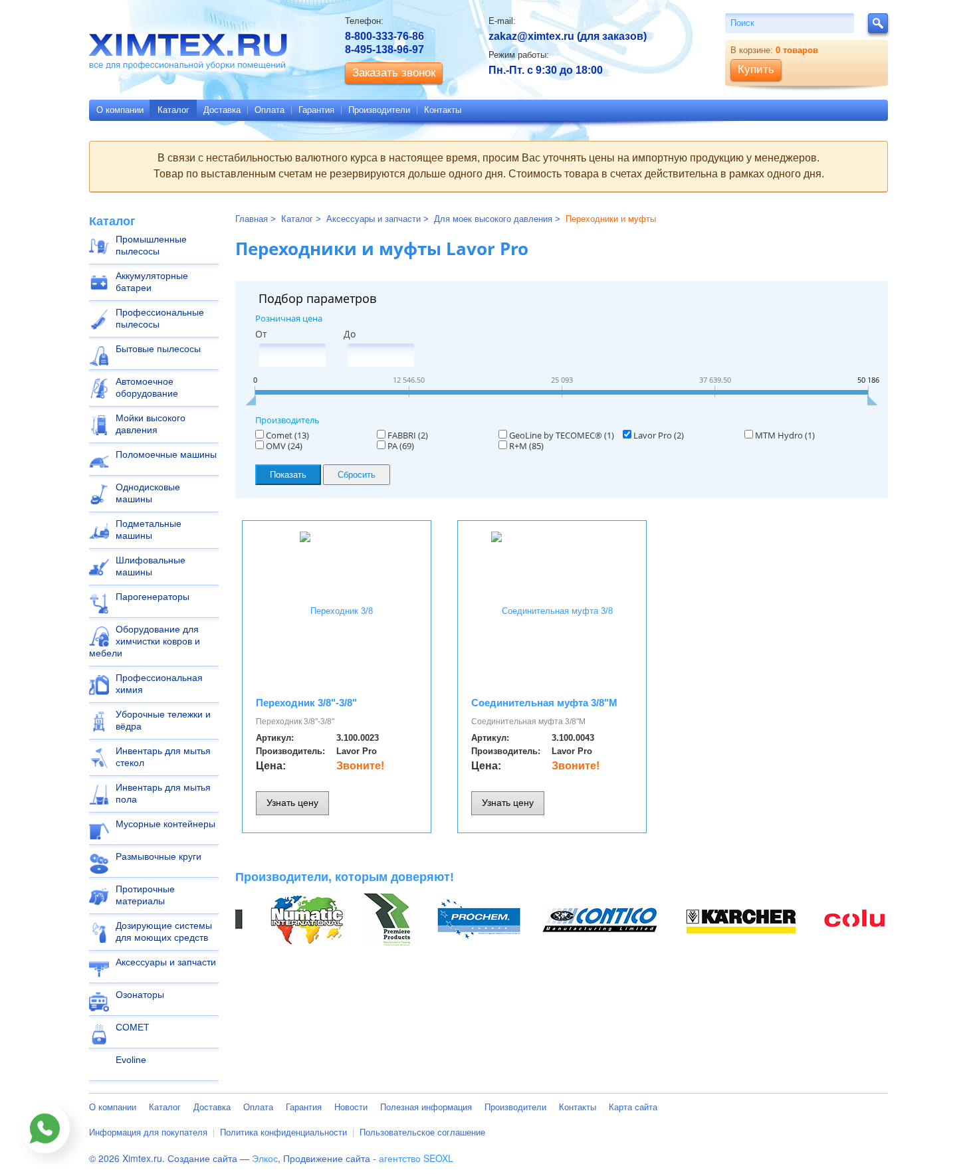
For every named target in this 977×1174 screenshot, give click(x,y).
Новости (351, 1107)
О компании (120, 110)
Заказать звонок (393, 72)
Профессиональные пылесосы (160, 318)
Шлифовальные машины (150, 566)
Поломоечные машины (166, 454)
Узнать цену (292, 802)
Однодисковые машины (148, 493)
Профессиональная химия (159, 683)
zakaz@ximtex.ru (531, 36)
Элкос (265, 1158)
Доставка (222, 110)
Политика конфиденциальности (283, 1132)
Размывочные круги (158, 856)
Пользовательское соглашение (422, 1132)
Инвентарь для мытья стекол (163, 756)
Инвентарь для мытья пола (163, 793)
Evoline (131, 1059)
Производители (379, 110)
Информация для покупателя (148, 1132)
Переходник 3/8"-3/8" (306, 702)
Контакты (442, 110)
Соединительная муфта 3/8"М (544, 702)
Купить (756, 69)
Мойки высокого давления (150, 424)
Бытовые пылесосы (158, 348)
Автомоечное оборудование (147, 387)
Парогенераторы (152, 596)
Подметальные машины (148, 529)
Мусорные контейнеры (165, 824)
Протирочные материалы (145, 895)
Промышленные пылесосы (151, 245)
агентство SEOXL (416, 1158)
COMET (133, 1027)
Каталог (173, 110)
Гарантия (316, 110)
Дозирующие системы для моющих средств (164, 931)
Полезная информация (426, 1107)
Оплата (269, 110)
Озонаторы (140, 994)
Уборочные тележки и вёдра (163, 720)
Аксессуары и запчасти (166, 962)
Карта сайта (633, 1107)
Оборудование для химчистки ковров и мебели (144, 641)
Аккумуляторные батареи (152, 281)
